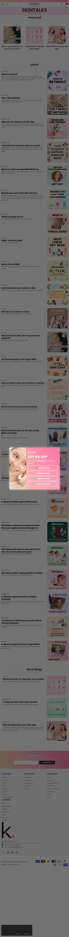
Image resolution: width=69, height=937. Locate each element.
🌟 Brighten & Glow (42, 473)
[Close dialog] (57, 449)
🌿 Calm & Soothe (42, 468)
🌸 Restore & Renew (42, 484)
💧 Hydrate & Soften (42, 478)
